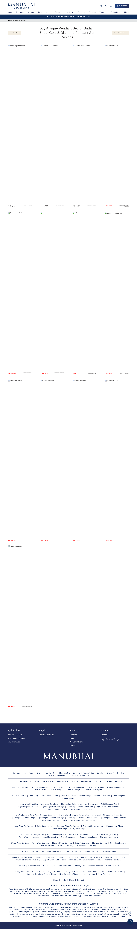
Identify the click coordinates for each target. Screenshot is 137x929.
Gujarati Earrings (82, 843)
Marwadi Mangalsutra (109, 837)
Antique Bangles (56, 790)
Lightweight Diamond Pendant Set (82, 818)
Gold (10, 12)
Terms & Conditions (46, 735)
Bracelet (110, 773)
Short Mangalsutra (69, 837)
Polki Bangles (119, 796)
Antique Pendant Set (19, 20)
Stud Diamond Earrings (87, 846)
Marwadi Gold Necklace (115, 857)
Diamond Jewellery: (23, 781)
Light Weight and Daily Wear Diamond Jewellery (35, 815)
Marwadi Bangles (109, 851)
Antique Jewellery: (20, 787)
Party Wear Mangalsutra (29, 837)
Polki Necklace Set (50, 796)
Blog (72, 738)
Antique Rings (59, 787)
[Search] (111, 6)
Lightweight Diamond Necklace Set (107, 815)
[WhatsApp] (101, 6)
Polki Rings (34, 796)
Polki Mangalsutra (68, 796)
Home (10, 20)
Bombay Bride (64, 866)
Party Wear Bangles (50, 851)
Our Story (73, 735)
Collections (115, 12)
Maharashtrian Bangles (71, 851)
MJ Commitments (76, 742)
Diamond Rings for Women (68, 826)
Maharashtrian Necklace (22, 857)
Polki (40, 12)
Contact (80, 880)
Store (71, 880)
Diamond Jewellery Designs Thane (41, 874)
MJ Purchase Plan (15, 735)
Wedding (103, 12)
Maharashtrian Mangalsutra (32, 835)
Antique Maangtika (74, 790)
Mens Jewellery (88, 874)
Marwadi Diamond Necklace (109, 860)
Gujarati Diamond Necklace (54, 860)
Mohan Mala (60, 776)
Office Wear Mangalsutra (105, 835)
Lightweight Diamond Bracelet (83, 820)
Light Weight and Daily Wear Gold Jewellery (39, 804)
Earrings (81, 12)
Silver (48, 12)
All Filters (16, 33)
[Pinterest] (118, 739)
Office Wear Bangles (30, 851)
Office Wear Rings (59, 829)
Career (72, 745)
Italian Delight (49, 866)
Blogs (55, 880)
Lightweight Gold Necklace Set (103, 804)
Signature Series (55, 872)
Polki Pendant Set (102, 796)
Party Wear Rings (77, 829)
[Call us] (106, 6)
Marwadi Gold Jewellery (91, 857)
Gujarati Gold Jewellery (45, 857)
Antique (31, 12)
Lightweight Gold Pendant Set (80, 807)
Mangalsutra (69, 12)
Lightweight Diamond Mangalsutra (74, 815)
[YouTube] (102, 739)
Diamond (20, 12)
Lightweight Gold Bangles (56, 809)
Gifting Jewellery (21, 872)
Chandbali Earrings (118, 843)
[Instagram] (113, 739)
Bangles (92, 12)
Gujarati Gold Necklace (68, 857)
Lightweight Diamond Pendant (113, 818)
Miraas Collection (95, 866)
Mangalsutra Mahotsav (75, 872)
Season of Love (38, 872)
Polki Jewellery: (19, 796)
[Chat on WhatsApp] (130, 922)
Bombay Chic (79, 866)
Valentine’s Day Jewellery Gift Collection (105, 872)
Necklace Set (50, 773)
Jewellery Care (14, 742)
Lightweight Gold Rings (28, 807)
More (126, 12)
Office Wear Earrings (20, 843)
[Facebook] (107, 739)
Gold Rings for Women (24, 826)
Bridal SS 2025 (112, 866)
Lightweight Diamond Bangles (54, 820)
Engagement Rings (114, 826)
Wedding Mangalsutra (56, 835)
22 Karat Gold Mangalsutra (80, 835)
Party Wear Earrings (40, 843)
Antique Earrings (96, 787)
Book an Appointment (16, 738)
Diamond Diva (34, 866)
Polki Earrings (85, 796)
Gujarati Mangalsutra (88, 837)
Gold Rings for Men (45, 826)
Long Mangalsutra (50, 837)
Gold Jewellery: (19, 773)
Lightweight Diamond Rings (23, 818)
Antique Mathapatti (94, 790)
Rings (57, 12)
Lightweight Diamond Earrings (51, 818)
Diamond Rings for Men (93, 826)
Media (63, 880)
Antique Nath (40, 790)
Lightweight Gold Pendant (107, 807)
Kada (50, 776)
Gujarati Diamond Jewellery (28, 860)
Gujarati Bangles (91, 851)
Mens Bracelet (83, 776)
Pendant (120, 773)
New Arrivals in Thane (68, 874)
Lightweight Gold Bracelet (81, 809)
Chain (39, 773)
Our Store (104, 735)
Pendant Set (88, 773)
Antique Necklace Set (40, 787)
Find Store (123, 6)
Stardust (21, 866)
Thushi (71, 776)
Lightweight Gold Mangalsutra (74, 804)
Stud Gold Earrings (66, 846)
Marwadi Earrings (99, 843)
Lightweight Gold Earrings (53, 807)
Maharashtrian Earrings (62, 843)
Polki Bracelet (68, 798)
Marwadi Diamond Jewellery (81, 860)
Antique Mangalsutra (77, 787)
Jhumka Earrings (47, 846)
